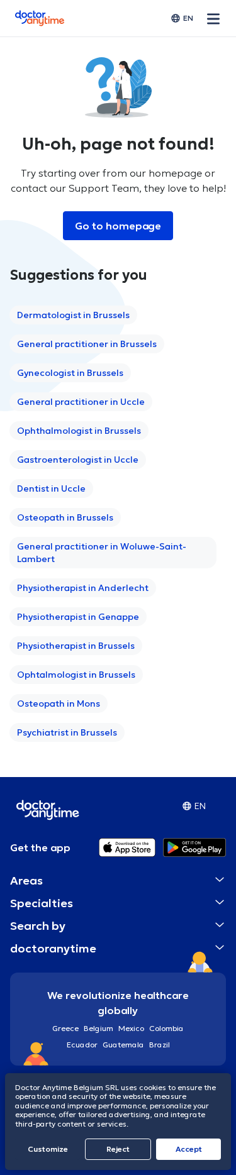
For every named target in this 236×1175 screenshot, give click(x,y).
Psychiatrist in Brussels (67, 732)
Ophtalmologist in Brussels (76, 674)
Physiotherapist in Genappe (78, 616)
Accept (189, 1149)
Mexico (131, 1028)
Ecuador (82, 1044)
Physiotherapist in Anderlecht (83, 587)
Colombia (166, 1028)
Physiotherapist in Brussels (76, 645)
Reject (118, 1149)
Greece (65, 1028)
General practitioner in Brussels (87, 344)
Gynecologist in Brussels (70, 372)
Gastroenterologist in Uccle (77, 459)
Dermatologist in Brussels (73, 315)
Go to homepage (118, 225)
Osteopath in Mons (58, 703)
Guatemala (123, 1044)
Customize (48, 1149)
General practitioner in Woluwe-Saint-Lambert (101, 553)
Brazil (159, 1044)
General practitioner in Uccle (81, 401)
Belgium (98, 1028)
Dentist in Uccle (51, 488)
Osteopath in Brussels (65, 517)
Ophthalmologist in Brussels (79, 430)
